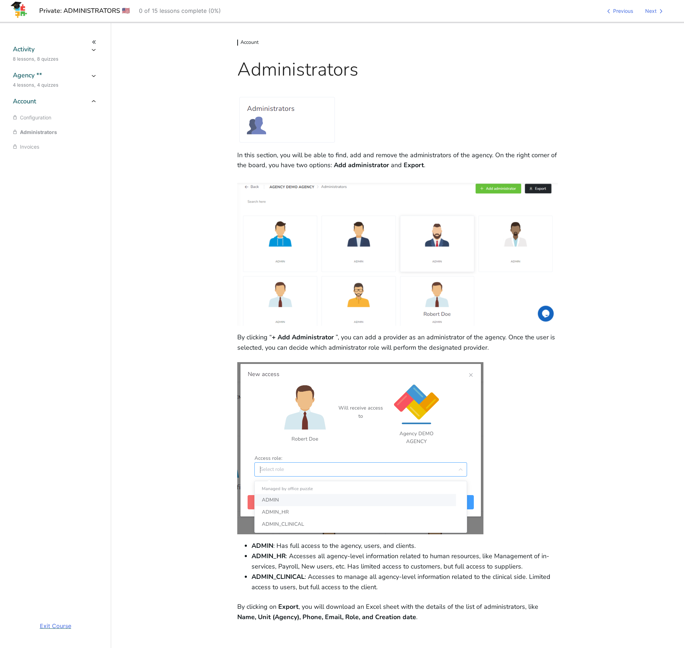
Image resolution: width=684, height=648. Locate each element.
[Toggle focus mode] (55, 42)
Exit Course (55, 625)
